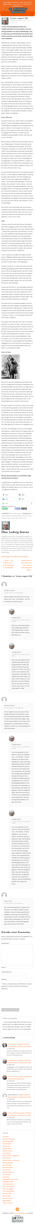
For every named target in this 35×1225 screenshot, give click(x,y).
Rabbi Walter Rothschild (10, 1179)
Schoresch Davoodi (8, 1139)
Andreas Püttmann (8, 1172)
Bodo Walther (7, 1200)
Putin (13, 518)
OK (10, 9)
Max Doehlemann (8, 1141)
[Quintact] (17, 1219)
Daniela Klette (17, 516)
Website (3, 979)
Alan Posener (12, 1044)
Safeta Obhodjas (8, 1163)
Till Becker (6, 1137)
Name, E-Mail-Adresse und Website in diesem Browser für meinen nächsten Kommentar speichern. (16, 986)
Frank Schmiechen (8, 1184)
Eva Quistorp (7, 1174)
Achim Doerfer (7, 1144)
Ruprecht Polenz (8, 1167)
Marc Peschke (7, 1165)
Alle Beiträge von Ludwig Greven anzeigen (15, 556)
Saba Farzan (6, 1146)
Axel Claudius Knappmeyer (11, 1155)
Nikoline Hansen (8, 1151)
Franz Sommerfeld (8, 1191)
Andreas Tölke (7, 1193)
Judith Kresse (7, 1158)
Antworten (20, 593)
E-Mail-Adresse (6, 972)
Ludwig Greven (16, 513)
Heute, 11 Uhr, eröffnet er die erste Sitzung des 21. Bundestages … (8, 565)
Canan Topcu (7, 1196)
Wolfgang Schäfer (8, 1181)
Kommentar (5, 943)
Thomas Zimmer (13, 1076)
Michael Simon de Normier (11, 1160)
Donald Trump (26, 516)
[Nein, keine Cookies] (33, 7)
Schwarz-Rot (22, 518)
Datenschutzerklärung (18, 12)
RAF (16, 518)
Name (3, 967)
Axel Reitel (6, 1177)
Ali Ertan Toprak (8, 1198)
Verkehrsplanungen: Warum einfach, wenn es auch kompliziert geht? (27, 565)
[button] (9, 494)
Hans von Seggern (8, 1189)
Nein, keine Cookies (20, 9)
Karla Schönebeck (8, 1186)
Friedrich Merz (6, 518)
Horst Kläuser (7, 1153)
